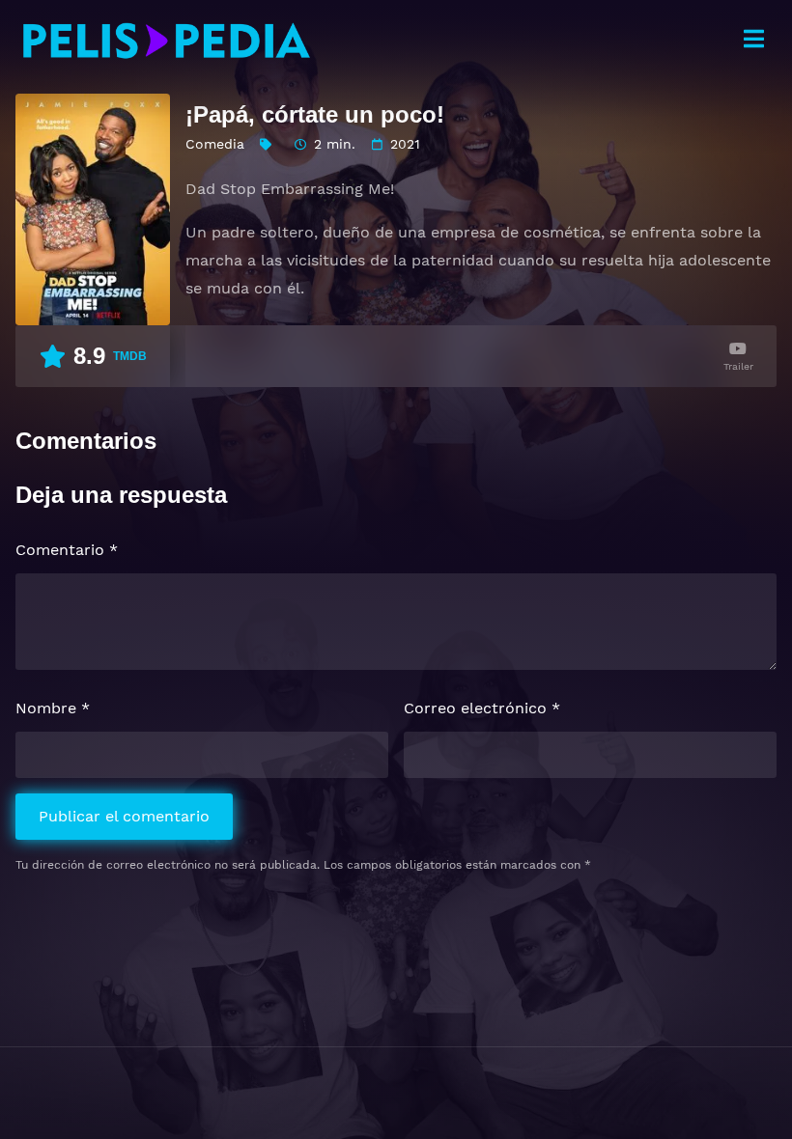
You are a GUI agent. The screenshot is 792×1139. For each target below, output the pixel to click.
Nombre (52, 708)
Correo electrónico (482, 708)
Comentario (66, 550)
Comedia (214, 144)
